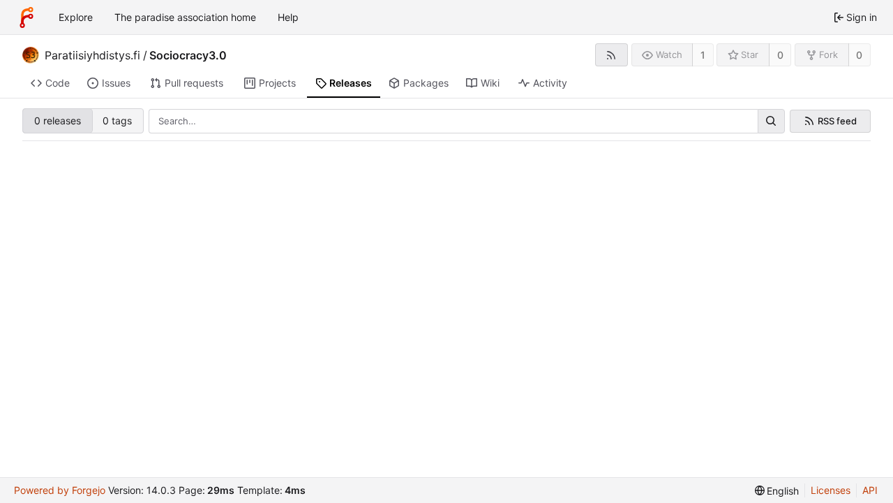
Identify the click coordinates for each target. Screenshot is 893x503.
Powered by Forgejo (59, 490)
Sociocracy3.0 (188, 55)
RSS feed (837, 121)
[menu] (777, 491)
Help (288, 17)
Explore (76, 17)
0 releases (57, 120)
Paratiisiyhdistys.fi (92, 55)
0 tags (117, 120)
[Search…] (771, 121)
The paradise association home (185, 17)
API (870, 490)
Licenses (830, 490)
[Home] (26, 17)
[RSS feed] (611, 54)
